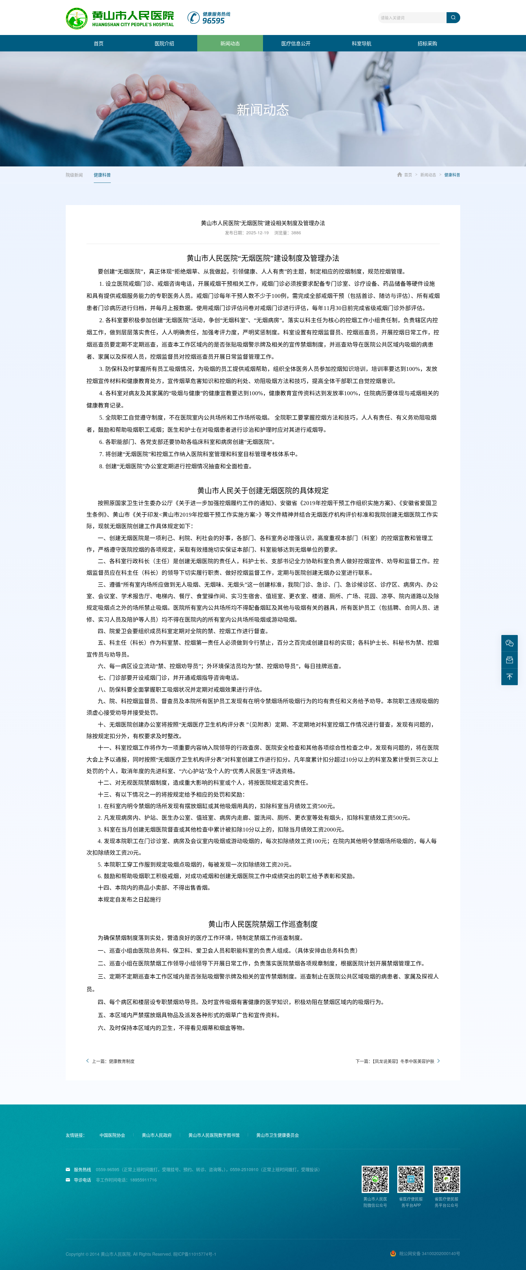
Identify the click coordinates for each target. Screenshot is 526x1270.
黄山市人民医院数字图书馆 (214, 1135)
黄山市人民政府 (157, 1135)
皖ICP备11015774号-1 (194, 1254)
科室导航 (361, 43)
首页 (98, 43)
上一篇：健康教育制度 (113, 1061)
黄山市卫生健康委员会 (277, 1135)
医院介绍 (164, 43)
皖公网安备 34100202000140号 (429, 1253)
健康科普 (102, 175)
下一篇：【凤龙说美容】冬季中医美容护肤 (395, 1061)
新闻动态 (230, 43)
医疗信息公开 (295, 43)
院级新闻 (74, 175)
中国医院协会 (112, 1135)
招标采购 (427, 43)
